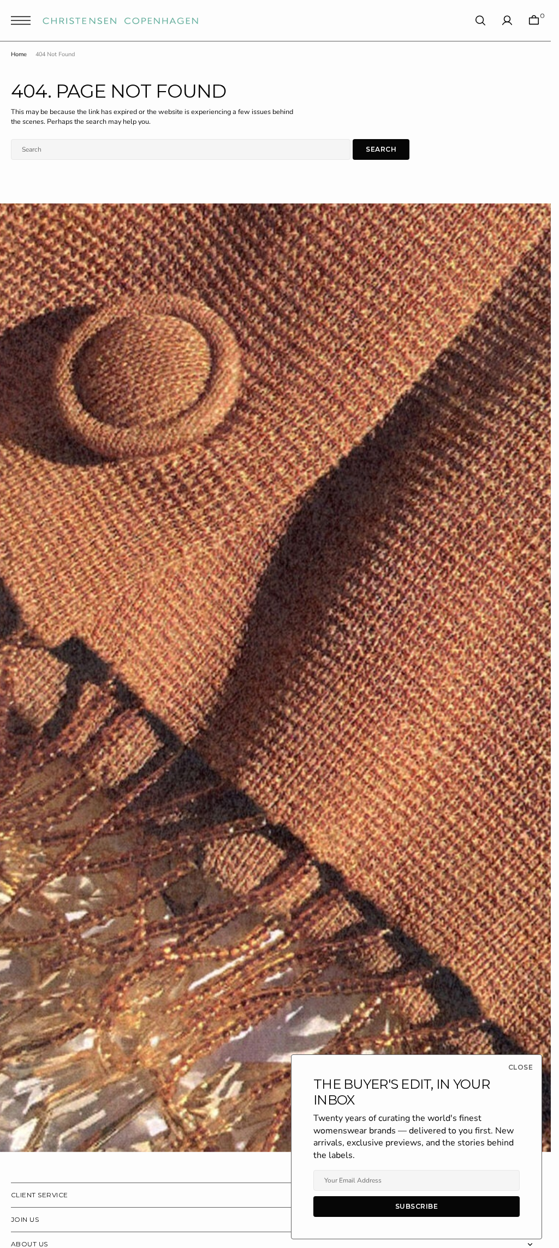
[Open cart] (534, 20)
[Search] (480, 20)
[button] (23, 20)
